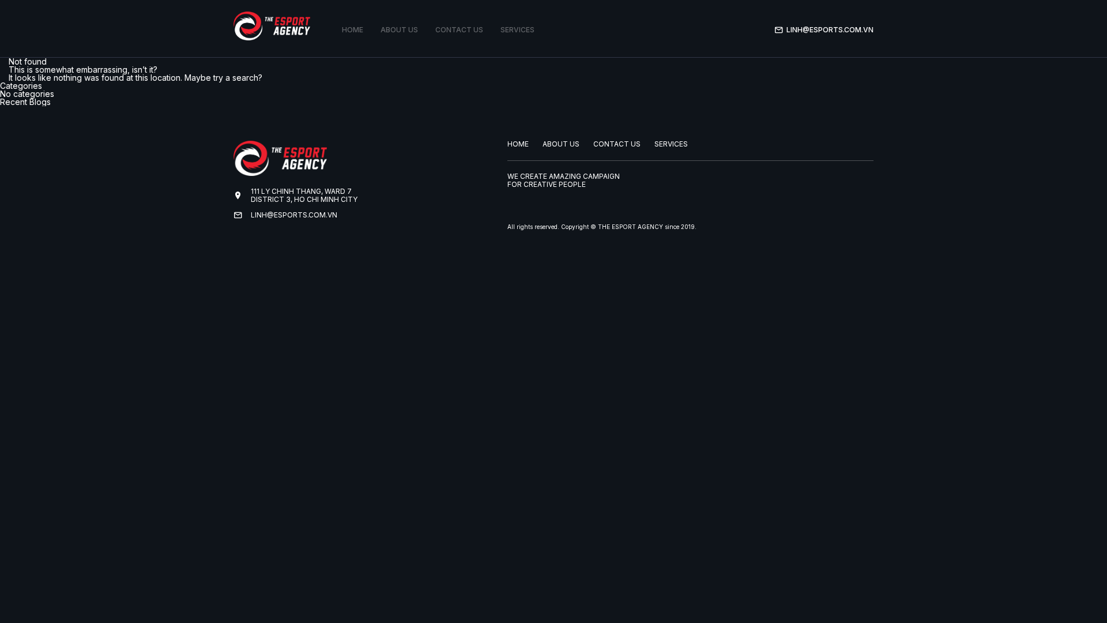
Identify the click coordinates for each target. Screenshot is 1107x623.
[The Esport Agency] (272, 26)
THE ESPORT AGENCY (630, 226)
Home (352, 29)
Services (517, 29)
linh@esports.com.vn (829, 29)
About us (399, 29)
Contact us (459, 29)
